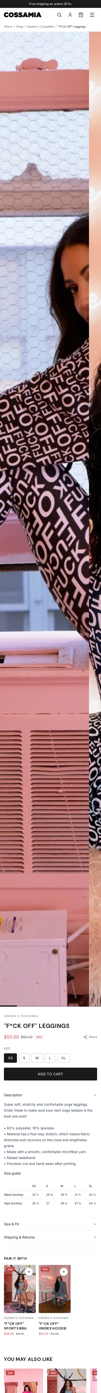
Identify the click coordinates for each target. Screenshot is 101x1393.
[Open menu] (92, 15)
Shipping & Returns (19, 1237)
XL (63, 1058)
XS (10, 1058)
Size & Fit (11, 1224)
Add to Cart (50, 1074)
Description (13, 1095)
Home (8, 26)
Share (93, 1037)
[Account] (70, 14)
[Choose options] (29, 1272)
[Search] (59, 14)
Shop (19, 26)
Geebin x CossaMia (40, 26)
